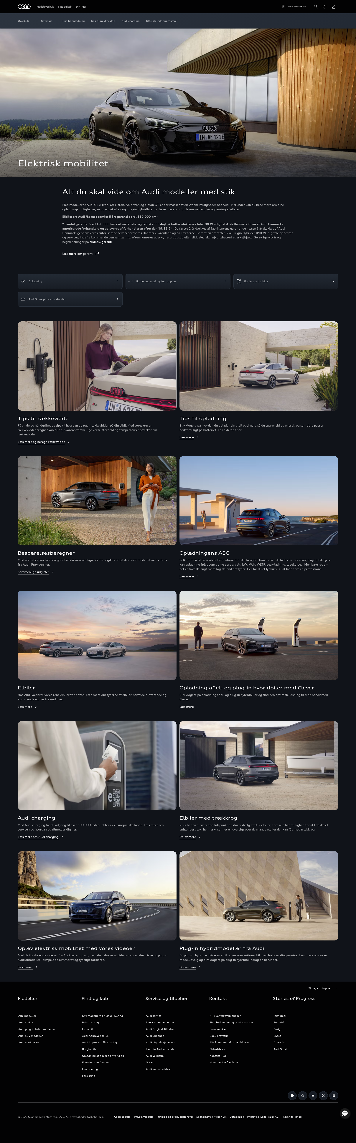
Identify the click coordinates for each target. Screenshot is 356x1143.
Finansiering (90, 1069)
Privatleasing (90, 1022)
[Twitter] (323, 1095)
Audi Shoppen (155, 1035)
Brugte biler (90, 1049)
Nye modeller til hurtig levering (102, 1015)
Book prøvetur (219, 1035)
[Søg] (316, 6)
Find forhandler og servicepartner (231, 1022)
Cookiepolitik (122, 1116)
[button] (345, 1113)
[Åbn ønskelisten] (324, 6)
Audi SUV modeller (30, 1035)
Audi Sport (280, 1049)
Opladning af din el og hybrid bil (103, 1055)
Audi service (153, 1015)
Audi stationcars (28, 1042)
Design (277, 1029)
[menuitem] (46, 20)
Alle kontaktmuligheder (225, 1015)
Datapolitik (237, 1116)
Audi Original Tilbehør (160, 1029)
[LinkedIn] (333, 1095)
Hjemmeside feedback (224, 1062)
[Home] (24, 6)
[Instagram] (302, 1095)
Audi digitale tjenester (160, 1042)
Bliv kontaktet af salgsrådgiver (229, 1042)
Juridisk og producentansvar (175, 1116)
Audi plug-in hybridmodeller (36, 1029)
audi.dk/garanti (101, 242)
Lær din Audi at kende (160, 1049)
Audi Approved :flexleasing (99, 1042)
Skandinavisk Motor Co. (211, 1116)
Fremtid (278, 1022)
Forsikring (88, 1075)
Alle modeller (27, 1015)
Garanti (150, 1062)
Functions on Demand (96, 1062)
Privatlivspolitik (144, 1116)
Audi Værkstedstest (158, 1069)
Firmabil (87, 1029)
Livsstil (277, 1035)
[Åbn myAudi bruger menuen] (333, 6)
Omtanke (279, 1042)
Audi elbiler (25, 1022)
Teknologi (279, 1015)
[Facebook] (292, 1095)
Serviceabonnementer (160, 1022)
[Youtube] (313, 1095)
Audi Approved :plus (95, 1035)
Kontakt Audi (218, 1055)
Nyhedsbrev (217, 1049)
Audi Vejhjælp (155, 1055)
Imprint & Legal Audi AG (262, 1116)
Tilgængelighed (291, 1116)
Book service (218, 1029)
